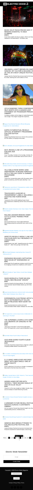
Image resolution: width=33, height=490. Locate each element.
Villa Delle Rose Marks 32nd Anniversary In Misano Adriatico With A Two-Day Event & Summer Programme (18, 172)
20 (22, 438)
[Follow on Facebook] (18, 487)
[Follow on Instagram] (12, 487)
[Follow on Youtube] (21, 487)
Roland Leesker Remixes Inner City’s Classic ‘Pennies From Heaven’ (17, 216)
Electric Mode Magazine (21, 470)
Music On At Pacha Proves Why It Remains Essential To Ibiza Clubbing (18, 31)
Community (7, 113)
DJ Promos (16, 478)
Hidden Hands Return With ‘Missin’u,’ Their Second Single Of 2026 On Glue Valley (18, 383)
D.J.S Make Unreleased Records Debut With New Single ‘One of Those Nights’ (17, 361)
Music (6, 74)
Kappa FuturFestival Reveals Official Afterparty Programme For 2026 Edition (18, 131)
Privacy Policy (17, 482)
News (6, 198)
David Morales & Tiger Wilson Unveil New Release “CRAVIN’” (17, 279)
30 (25, 438)
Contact (11, 482)
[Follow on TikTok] (15, 487)
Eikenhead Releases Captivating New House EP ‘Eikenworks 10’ (18, 259)
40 (28, 438)
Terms (22, 482)
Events (6, 35)
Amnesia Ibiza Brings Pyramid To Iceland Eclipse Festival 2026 (18, 424)
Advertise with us (16, 473)
